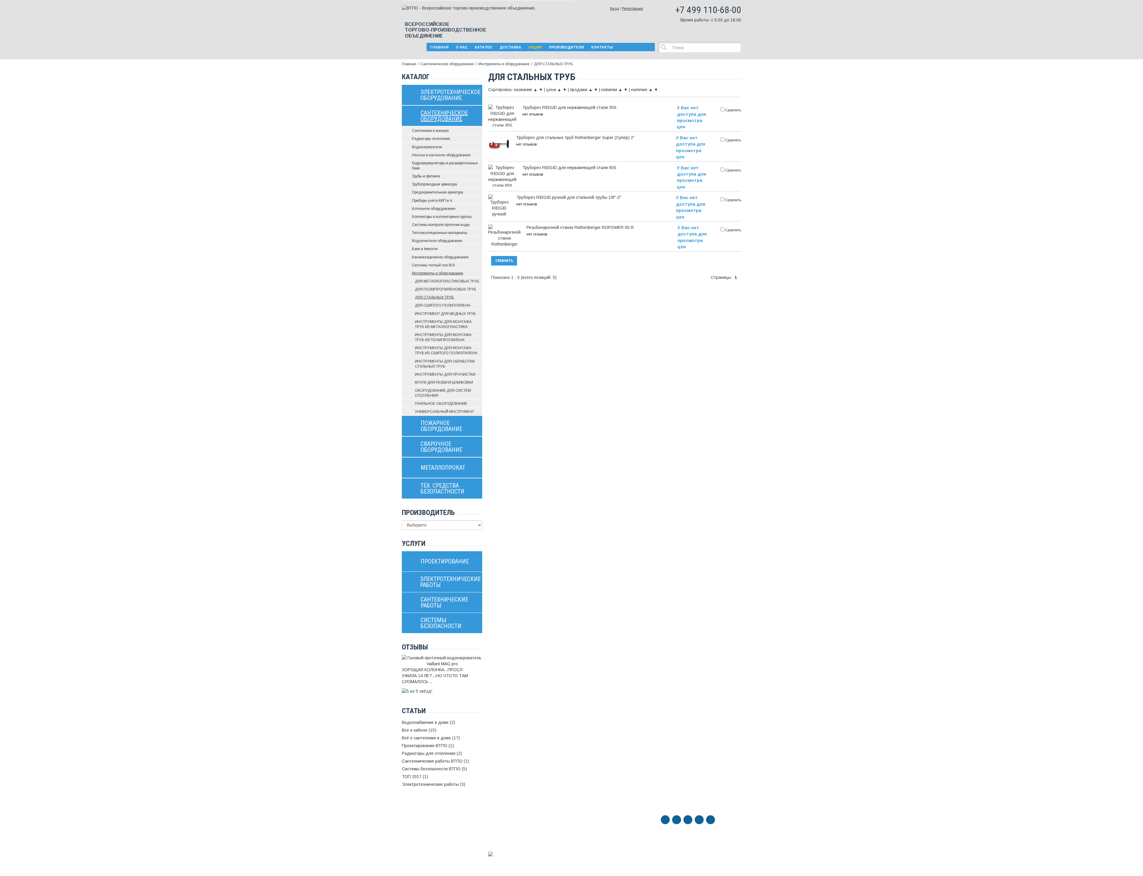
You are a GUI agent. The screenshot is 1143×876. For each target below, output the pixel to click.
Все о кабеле (414, 730)
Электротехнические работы (430, 784)
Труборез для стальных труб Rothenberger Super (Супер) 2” (575, 137)
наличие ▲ (642, 89)
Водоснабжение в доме (425, 722)
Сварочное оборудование (427, 826)
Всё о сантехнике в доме (426, 738)
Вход (614, 9)
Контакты (602, 47)
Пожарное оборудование (426, 821)
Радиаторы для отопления (428, 753)
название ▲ (526, 89)
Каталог (484, 47)
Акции (535, 47)
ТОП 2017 (411, 776)
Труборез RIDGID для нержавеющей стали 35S (569, 107)
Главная (439, 47)
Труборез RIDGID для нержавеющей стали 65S (569, 167)
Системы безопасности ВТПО (431, 768)
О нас (462, 47)
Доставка (510, 47)
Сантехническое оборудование (447, 64)
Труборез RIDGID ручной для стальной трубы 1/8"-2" (568, 197)
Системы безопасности (424, 865)
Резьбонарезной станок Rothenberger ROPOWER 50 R (580, 227)
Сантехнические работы (425, 859)
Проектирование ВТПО (424, 745)
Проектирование (418, 848)
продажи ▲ (581, 89)
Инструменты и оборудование (504, 64)
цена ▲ (553, 89)
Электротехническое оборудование (422, 807)
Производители (566, 47)
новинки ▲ (611, 89)
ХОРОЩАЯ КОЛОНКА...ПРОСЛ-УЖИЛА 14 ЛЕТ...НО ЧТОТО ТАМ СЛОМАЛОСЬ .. (435, 675)
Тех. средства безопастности (431, 838)
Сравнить (504, 261)
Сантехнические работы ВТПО (432, 761)
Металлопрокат (417, 832)
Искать (665, 46)
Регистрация (632, 9)
